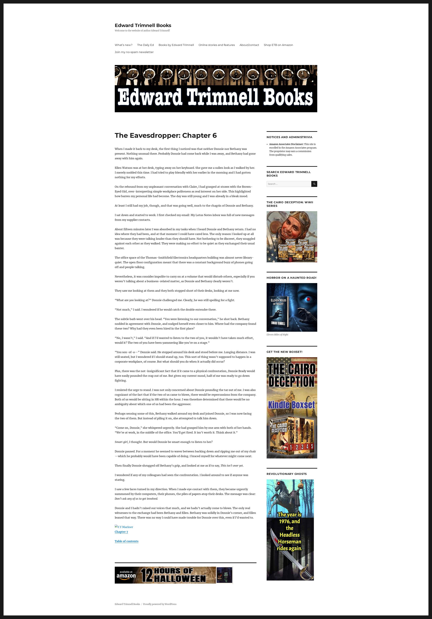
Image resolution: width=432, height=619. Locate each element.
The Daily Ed (145, 45)
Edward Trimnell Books (143, 25)
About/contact (249, 45)
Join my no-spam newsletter (134, 52)
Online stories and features (217, 45)
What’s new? (123, 45)
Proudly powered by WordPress (160, 604)
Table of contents (126, 541)
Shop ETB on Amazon (278, 45)
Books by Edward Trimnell (176, 45)
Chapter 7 (121, 531)
